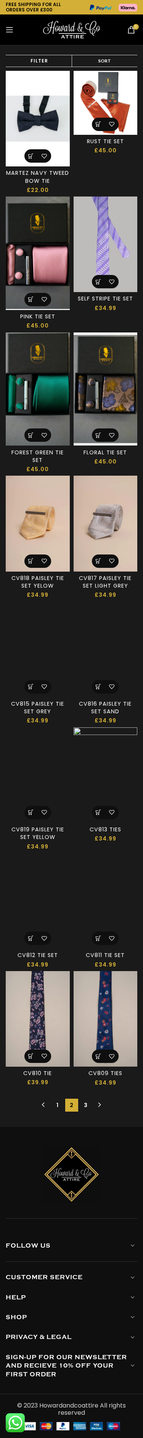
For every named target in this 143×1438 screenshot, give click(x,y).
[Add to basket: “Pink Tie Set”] (31, 299)
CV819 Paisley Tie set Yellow (37, 833)
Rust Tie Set (105, 141)
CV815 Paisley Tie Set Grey (37, 707)
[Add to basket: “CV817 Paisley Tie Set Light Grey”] (98, 561)
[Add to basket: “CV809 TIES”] (98, 1056)
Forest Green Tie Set (37, 456)
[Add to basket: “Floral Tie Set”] (98, 435)
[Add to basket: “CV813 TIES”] (98, 812)
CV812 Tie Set (38, 955)
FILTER (39, 61)
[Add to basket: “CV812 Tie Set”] (31, 938)
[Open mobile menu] (10, 29)
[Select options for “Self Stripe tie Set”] (98, 281)
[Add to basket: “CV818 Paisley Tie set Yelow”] (31, 561)
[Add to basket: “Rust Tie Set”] (98, 124)
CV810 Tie (37, 1073)
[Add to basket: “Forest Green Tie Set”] (31, 435)
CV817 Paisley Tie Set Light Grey (105, 582)
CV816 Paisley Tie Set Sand (105, 707)
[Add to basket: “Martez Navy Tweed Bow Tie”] (31, 156)
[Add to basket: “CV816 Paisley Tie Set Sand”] (98, 686)
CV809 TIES (105, 1073)
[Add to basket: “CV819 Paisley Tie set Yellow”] (31, 812)
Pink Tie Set (37, 316)
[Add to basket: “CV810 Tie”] (31, 1056)
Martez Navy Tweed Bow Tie (37, 176)
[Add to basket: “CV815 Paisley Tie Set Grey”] (31, 686)
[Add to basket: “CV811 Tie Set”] (98, 938)
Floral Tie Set (105, 452)
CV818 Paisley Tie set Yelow (37, 582)
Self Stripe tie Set (105, 298)
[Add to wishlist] (44, 156)
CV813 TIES (105, 829)
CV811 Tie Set (105, 955)
